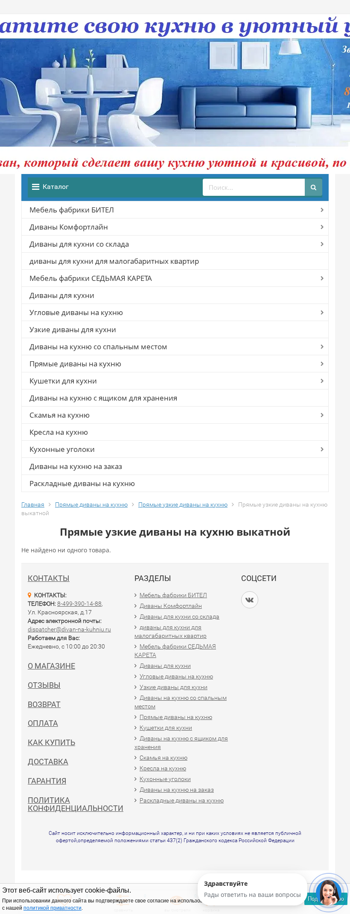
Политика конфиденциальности (75, 804)
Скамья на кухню (59, 415)
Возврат (44, 704)
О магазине (51, 665)
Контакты (49, 578)
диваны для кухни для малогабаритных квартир (114, 261)
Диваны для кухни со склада (79, 244)
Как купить (51, 742)
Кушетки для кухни (63, 381)
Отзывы (44, 685)
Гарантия (47, 780)
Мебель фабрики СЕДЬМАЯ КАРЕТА (90, 278)
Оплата (43, 723)
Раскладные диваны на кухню (82, 483)
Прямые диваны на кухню (75, 364)
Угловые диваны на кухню (76, 312)
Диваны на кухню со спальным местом (98, 346)
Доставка (48, 761)
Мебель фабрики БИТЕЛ (71, 210)
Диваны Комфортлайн (68, 227)
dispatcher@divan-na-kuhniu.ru (69, 629)
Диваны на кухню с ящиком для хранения (103, 398)
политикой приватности (52, 908)
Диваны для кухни (61, 295)
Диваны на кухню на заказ (75, 466)
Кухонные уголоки (62, 449)
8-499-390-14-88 (79, 603)
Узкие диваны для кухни (72, 329)
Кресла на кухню (58, 432)
